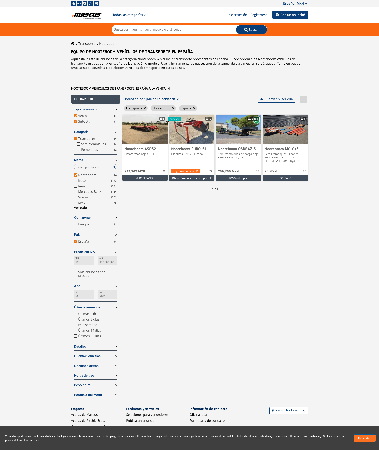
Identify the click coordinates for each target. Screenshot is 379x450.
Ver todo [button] (80, 207)
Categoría (81, 132)
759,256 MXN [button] (228, 171)
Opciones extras (86, 366)
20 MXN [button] (271, 171)
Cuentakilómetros (87, 356)
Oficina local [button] (199, 414)
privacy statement (15, 440)
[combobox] (272, 410)
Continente (82, 217)
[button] (95, 99)
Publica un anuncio (140, 420)
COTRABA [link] (285, 178)
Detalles (80, 346)
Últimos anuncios (87, 307)
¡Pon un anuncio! (292, 15)
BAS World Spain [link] (238, 178)
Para (100, 292)
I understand (365, 438)
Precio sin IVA (84, 252)
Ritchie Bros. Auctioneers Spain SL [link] (192, 178)
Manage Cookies (322, 436)
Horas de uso (84, 375)
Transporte (86, 43)
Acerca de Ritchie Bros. (88, 420)
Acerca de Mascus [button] (84, 414)
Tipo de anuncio (86, 109)
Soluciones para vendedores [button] (147, 414)
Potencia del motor (88, 395)
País (77, 234)
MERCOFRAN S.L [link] (145, 178)
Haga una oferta (183, 171)
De (76, 292)
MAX (101, 258)
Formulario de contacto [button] (207, 420)
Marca (78, 160)
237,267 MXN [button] (134, 171)
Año (77, 286)
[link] (145, 129)
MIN (77, 258)
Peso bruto (82, 385)
